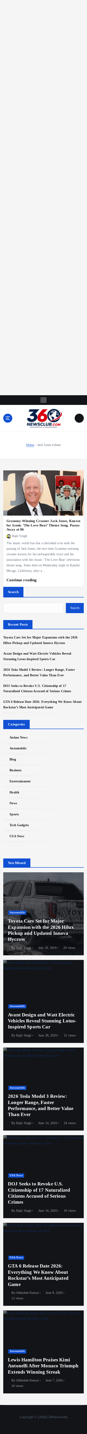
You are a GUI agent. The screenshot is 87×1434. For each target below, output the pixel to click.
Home (30, 445)
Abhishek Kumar (27, 1292)
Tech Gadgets (19, 825)
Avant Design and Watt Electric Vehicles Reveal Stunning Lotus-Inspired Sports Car (42, 1021)
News (13, 803)
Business (15, 770)
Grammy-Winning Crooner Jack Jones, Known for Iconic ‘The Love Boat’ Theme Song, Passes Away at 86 (43, 525)
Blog (13, 759)
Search (13, 592)
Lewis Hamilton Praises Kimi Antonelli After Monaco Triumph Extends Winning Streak (43, 1366)
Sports (14, 814)
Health (14, 792)
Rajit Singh (19, 536)
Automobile (18, 748)
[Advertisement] (43, 197)
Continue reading (22, 580)
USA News (17, 836)
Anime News (18, 737)
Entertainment (20, 781)
